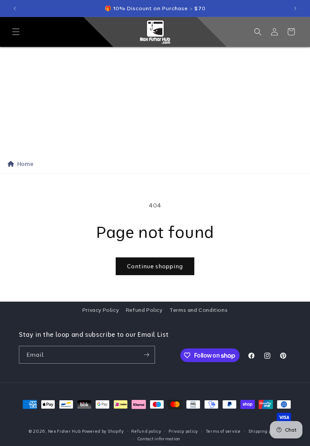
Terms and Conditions (198, 310)
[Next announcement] (295, 8)
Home (23, 163)
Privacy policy (183, 431)
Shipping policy (265, 431)
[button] (16, 31)
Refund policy (146, 431)
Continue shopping (155, 266)
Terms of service (223, 431)
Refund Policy (144, 310)
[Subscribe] (146, 355)
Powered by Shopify (103, 431)
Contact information (158, 438)
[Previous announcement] (14, 8)
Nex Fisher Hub (64, 431)
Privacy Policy (100, 310)
